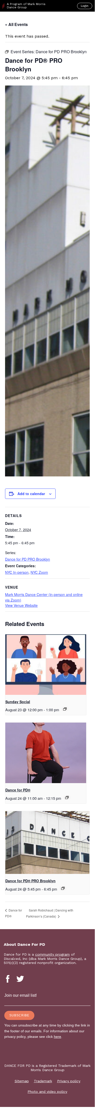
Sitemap (22, 1081)
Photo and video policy (47, 1092)
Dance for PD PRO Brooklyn (27, 559)
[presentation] (45, 664)
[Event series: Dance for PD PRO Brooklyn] (63, 888)
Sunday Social (17, 701)
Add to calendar (31, 493)
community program (52, 954)
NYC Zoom (39, 572)
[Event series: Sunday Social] (65, 708)
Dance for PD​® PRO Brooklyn (30, 880)
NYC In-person (17, 572)
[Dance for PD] (25, 20)
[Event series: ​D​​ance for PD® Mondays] (67, 797)
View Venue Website (21, 605)
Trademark (43, 1081)
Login (84, 6)
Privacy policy (68, 1081)
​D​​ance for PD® (17, 789)
